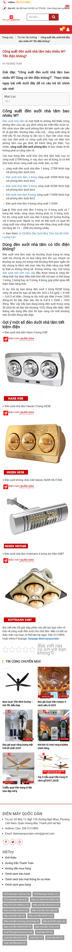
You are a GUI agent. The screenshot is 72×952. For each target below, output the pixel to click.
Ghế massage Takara (15, 899)
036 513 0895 (23, 2)
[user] (67, 30)
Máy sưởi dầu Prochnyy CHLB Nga (21, 921)
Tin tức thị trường (27, 37)
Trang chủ (8, 37)
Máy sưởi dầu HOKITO (41, 915)
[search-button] (54, 17)
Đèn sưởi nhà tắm (13, 121)
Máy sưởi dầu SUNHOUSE (17, 926)
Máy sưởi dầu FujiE (14, 915)
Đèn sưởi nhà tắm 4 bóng (21, 194)
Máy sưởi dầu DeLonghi (44, 910)
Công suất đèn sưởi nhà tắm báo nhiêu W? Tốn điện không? (34, 53)
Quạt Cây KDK (55, 937)
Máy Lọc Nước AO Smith (45, 899)
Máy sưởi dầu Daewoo (16, 910)
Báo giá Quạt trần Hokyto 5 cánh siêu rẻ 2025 (52, 703)
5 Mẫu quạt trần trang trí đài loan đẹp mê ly (17, 789)
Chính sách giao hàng (18, 884)
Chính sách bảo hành (17, 873)
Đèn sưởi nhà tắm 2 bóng (21, 177)
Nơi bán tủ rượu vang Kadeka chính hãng (53, 746)
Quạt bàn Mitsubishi (15, 937)
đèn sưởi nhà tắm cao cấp (19, 272)
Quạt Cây (36, 937)
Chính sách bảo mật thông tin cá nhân (27, 879)
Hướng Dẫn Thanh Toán (19, 863)
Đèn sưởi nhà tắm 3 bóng (21, 186)
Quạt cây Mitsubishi (15, 943)
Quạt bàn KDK (44, 932)
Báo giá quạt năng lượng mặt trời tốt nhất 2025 (18, 746)
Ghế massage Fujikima (17, 894)
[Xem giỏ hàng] (61, 30)
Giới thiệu (10, 857)
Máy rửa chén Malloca (16, 905)
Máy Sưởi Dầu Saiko (54, 921)
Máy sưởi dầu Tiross (47, 926)
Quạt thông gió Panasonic (18, 932)
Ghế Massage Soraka (46, 894)
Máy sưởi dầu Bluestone (46, 905)
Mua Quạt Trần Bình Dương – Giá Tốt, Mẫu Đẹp (18, 703)
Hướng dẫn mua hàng (18, 868)
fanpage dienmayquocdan (43, 638)
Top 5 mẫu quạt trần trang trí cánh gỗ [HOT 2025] (53, 779)
